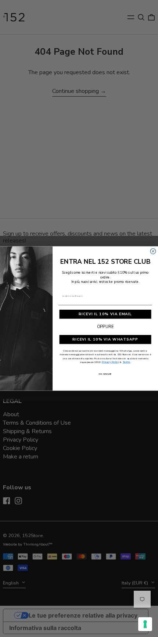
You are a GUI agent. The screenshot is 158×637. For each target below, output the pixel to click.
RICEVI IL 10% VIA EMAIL (105, 314)
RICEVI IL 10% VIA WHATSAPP (105, 339)
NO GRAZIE (105, 374)
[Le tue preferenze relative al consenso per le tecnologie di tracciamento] (145, 624)
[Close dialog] (153, 251)
